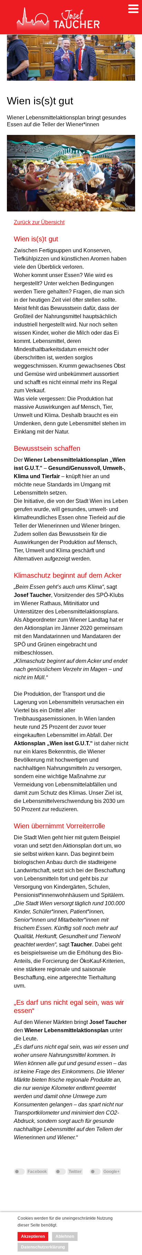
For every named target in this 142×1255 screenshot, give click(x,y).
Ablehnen (64, 1236)
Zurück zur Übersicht (39, 222)
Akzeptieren (33, 1236)
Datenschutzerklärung (43, 1247)
